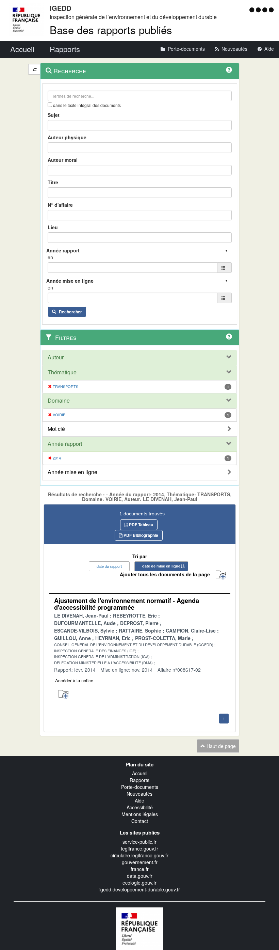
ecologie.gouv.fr (139, 882)
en (50, 257)
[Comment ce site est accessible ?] (252, 9)
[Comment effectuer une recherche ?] (229, 70)
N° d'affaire (60, 204)
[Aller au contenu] (259, 9)
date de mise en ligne (161, 566)
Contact (139, 820)
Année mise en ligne (72, 472)
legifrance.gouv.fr (139, 848)
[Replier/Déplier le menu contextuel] (34, 69)
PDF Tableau (140, 524)
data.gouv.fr (139, 875)
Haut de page (220, 746)
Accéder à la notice (74, 680)
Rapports (139, 780)
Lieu (53, 227)
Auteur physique (67, 137)
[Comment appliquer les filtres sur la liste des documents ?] (229, 336)
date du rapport (109, 566)
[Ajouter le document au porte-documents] (63, 694)
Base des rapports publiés (111, 29)
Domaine (59, 400)
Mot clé (56, 429)
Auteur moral (63, 159)
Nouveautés (139, 793)
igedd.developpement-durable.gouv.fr (139, 889)
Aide (139, 800)
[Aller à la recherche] (265, 9)
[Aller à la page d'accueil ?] (271, 9)
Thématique (62, 372)
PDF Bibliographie (140, 535)
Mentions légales (139, 814)
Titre (53, 182)
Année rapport (65, 444)
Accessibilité (140, 807)
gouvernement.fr (140, 862)
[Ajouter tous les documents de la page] (220, 575)
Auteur (56, 357)
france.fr (140, 869)
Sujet (54, 114)
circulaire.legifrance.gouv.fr (139, 855)
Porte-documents (139, 786)
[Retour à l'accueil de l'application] (139, 927)
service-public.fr (139, 841)
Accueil (139, 773)
